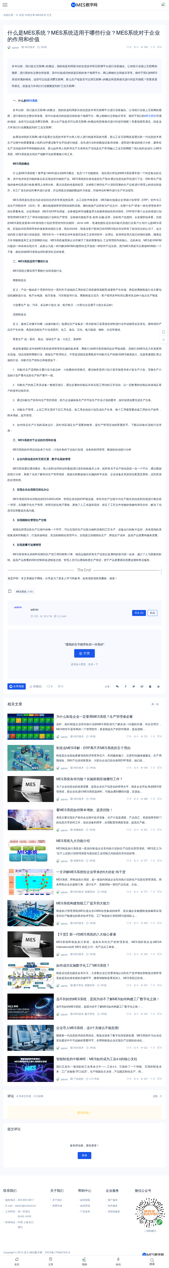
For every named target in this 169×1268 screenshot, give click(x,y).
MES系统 (32, 100)
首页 (21, 14)
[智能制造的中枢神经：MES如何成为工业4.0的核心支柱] (30, 1069)
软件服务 (113, 1205)
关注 (139, 612)
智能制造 (78, 829)
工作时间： (11, 1211)
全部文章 (30, 14)
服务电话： (11, 1199)
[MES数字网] (84, 5)
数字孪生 (78, 985)
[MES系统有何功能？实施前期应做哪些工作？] (30, 789)
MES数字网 (35, 1252)
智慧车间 (78, 860)
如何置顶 (85, 1205)
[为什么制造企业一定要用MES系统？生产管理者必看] (30, 727)
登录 (84, 1155)
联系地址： (11, 1222)
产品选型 (78, 1078)
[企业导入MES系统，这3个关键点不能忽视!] (30, 1038)
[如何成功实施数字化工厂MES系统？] (30, 975)
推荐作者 (57, 1205)
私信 (152, 612)
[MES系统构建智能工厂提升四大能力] (30, 913)
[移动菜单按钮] (5, 5)
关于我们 (57, 1199)
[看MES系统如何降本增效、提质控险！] (30, 820)
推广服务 (113, 1199)
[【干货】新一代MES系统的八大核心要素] (30, 944)
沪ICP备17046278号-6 (57, 1252)
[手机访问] (163, 332)
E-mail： (10, 1205)
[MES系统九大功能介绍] (30, 851)
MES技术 (41, 14)
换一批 (155, 704)
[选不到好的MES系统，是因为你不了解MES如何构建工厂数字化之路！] (30, 1007)
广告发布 (85, 1211)
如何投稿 (85, 1199)
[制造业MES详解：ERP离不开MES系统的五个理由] (30, 758)
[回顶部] (163, 339)
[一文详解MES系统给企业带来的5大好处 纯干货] (30, 882)
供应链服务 (114, 1211)
